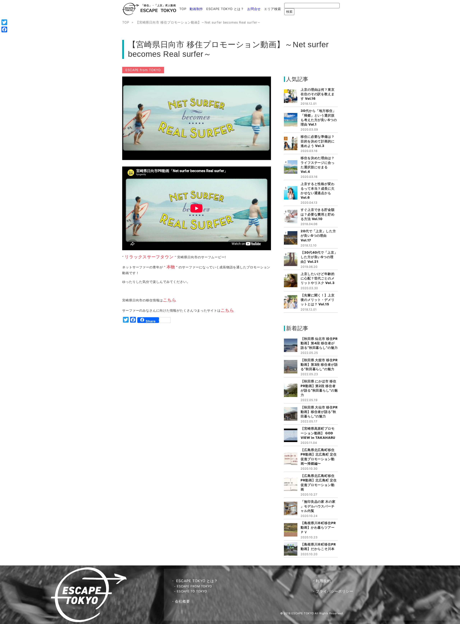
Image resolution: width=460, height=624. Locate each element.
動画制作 (196, 9)
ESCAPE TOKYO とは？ (225, 9)
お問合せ (254, 9)
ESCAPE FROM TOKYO (194, 586)
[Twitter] (4, 22)
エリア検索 (272, 9)
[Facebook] (4, 29)
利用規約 (323, 581)
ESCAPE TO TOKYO (192, 591)
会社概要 (182, 601)
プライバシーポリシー (334, 591)
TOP (182, 9)
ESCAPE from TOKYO (143, 70)
